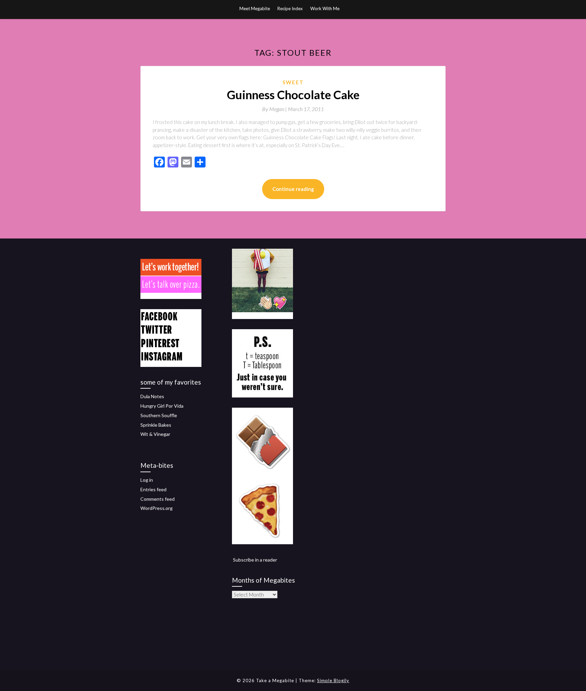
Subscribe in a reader (255, 560)
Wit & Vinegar (155, 434)
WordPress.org (156, 508)
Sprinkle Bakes (155, 425)
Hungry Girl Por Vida (161, 406)
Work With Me (324, 8)
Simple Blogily (333, 680)
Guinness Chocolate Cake (293, 94)
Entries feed (153, 489)
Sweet (293, 82)
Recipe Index (290, 8)
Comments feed (157, 499)
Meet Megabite (254, 8)
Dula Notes (152, 396)
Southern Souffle (158, 415)
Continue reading (293, 189)
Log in (146, 480)
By (275, 109)
